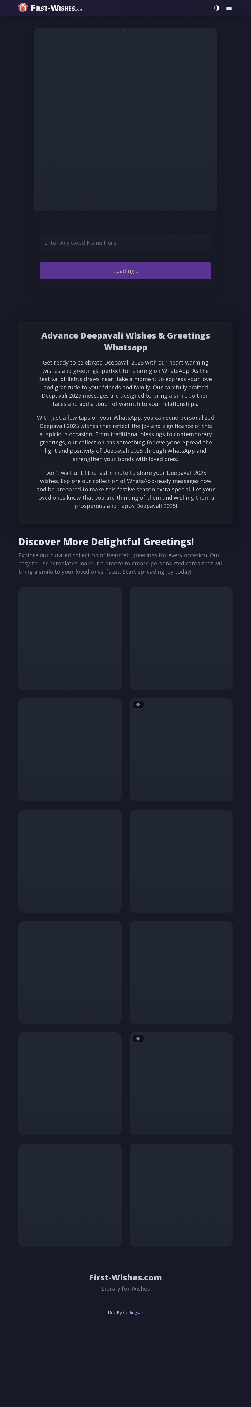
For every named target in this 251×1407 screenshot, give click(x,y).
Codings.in (133, 1312)
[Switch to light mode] (215, 8)
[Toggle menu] (229, 8)
